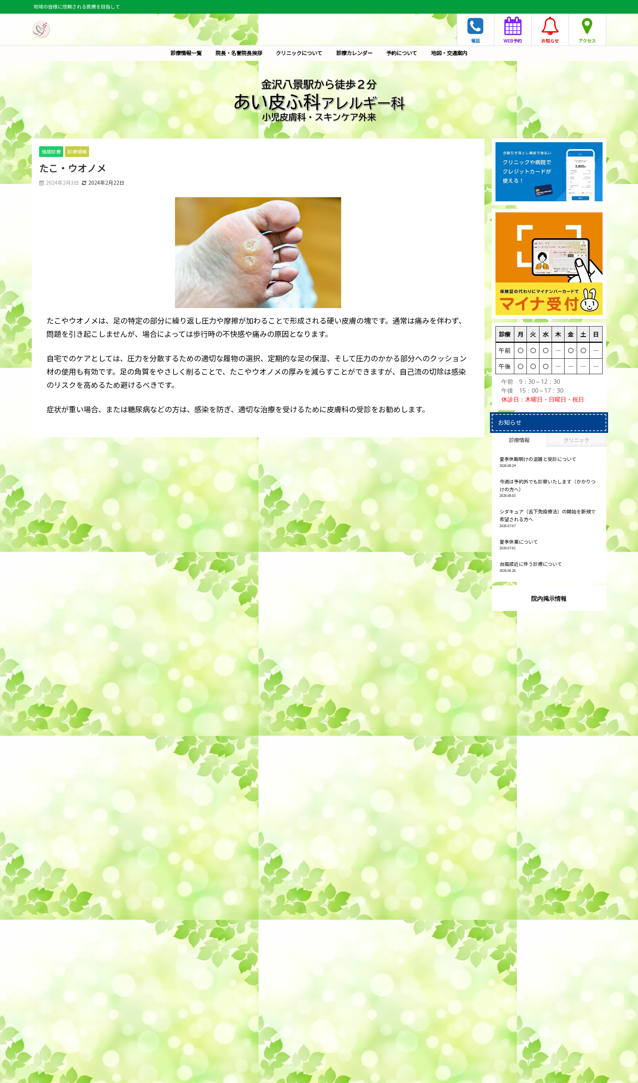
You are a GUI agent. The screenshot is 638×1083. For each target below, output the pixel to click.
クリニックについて (299, 53)
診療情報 (77, 151)
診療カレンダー (354, 53)
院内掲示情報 (549, 598)
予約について (401, 53)
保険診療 (51, 151)
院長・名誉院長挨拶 (239, 53)
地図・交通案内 (449, 53)
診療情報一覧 (186, 53)
